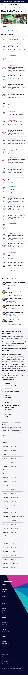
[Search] (24, 4)
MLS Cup (7, 402)
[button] (3, 31)
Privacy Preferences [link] (6, 663)
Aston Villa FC (8, 383)
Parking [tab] (11, 26)
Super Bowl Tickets (9, 407)
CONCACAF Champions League (12, 397)
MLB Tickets (8, 409)
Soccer (11, 8)
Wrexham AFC (8, 388)
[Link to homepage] (14, 4)
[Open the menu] (2, 4)
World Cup (7, 393)
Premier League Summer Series (12, 400)
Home (2, 8)
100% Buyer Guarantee (15, 1)
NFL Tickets (8, 416)
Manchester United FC (10, 385)
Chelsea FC (8, 381)
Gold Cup (7, 395)
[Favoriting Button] (26, 10)
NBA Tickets (8, 414)
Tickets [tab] (4, 26)
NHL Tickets (8, 412)
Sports (6, 8)
